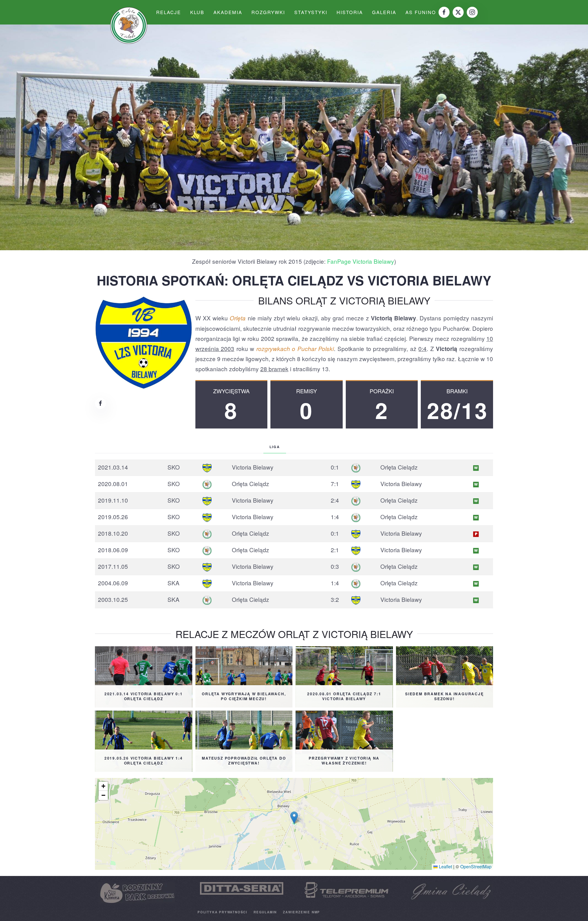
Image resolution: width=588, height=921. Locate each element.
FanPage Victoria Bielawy (360, 261)
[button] (294, 817)
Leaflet (445, 866)
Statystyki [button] (310, 12)
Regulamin (265, 912)
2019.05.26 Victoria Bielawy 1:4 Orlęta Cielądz (143, 760)
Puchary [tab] (308, 446)
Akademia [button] (227, 12)
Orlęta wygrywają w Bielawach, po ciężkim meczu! (244, 696)
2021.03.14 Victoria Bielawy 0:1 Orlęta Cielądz (143, 696)
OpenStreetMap (476, 866)
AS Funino (420, 12)
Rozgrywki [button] (268, 12)
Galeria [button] (384, 12)
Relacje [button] (168, 12)
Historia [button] (350, 12)
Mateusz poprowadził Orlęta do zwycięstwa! (244, 760)
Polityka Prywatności (222, 912)
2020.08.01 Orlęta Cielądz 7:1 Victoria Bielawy (344, 696)
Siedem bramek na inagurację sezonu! (444, 696)
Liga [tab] (275, 446)
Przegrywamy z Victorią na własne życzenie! (344, 760)
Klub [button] (197, 12)
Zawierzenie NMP (301, 912)
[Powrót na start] (128, 25)
